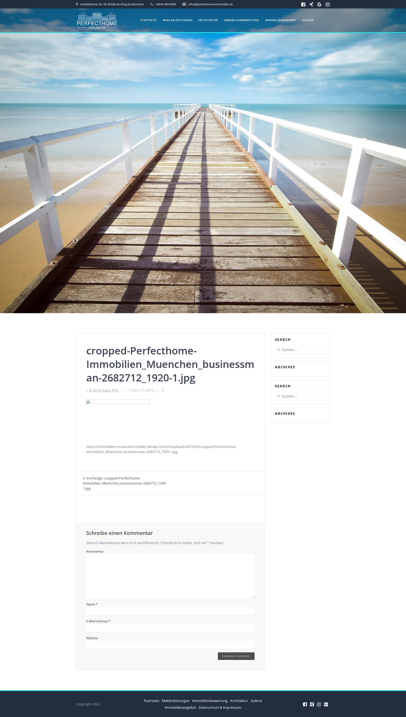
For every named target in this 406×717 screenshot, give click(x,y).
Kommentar (95, 551)
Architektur (208, 20)
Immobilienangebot (280, 20)
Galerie (308, 20)
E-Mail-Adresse (98, 621)
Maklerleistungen (177, 20)
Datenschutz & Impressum (220, 707)
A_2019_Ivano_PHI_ (104, 390)
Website (92, 638)
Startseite (148, 20)
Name (91, 604)
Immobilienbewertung (241, 20)
